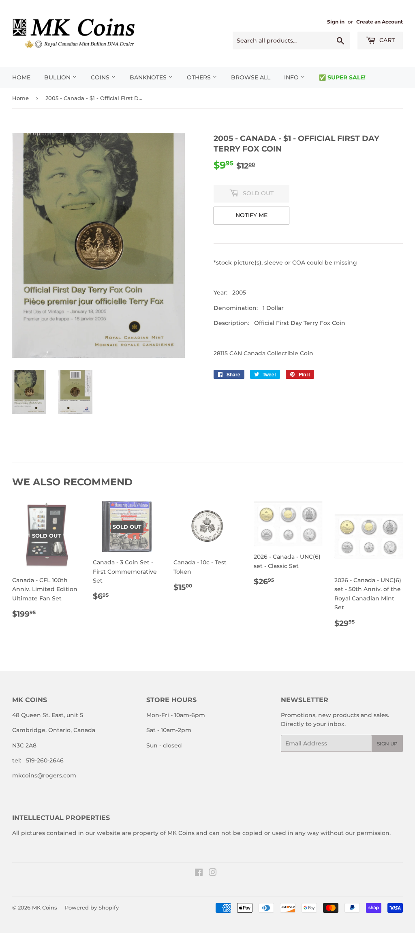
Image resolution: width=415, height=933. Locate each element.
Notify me (251, 215)
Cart (386, 40)
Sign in (335, 22)
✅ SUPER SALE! (342, 77)
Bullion (58, 77)
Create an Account (379, 22)
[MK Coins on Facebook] (199, 873)
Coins (101, 77)
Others (199, 77)
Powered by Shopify (92, 907)
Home (21, 77)
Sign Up (387, 744)
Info (292, 77)
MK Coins (44, 907)
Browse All (250, 77)
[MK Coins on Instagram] (213, 873)
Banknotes (149, 77)
